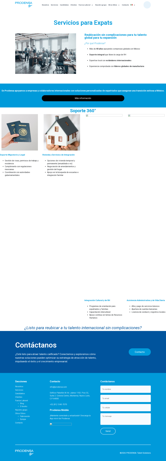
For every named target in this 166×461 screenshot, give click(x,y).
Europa (23, 419)
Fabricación (25, 416)
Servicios (54, 5)
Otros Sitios (112, 5)
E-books (23, 406)
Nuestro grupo (100, 5)
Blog (22, 403)
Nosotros (45, 5)
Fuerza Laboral (84, 5)
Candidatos (64, 5)
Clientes (73, 5)
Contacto (125, 5)
